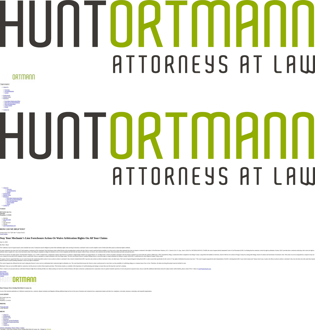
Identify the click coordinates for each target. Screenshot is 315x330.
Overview (7, 90)
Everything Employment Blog (12, 101)
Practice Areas (7, 97)
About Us (5, 87)
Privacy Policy (16, 327)
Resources (6, 98)
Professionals (6, 95)
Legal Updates (8, 105)
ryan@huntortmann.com (204, 268)
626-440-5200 (7, 219)
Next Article (3, 271)
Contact (22, 327)
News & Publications (10, 104)
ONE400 (48, 329)
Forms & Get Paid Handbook (12, 102)
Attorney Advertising (5, 327)
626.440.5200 (4, 307)
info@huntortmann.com (9, 225)
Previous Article (4, 273)
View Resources (4, 274)
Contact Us (6, 109)
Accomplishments (9, 91)
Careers (6, 92)
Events (6, 107)
